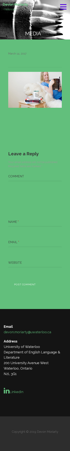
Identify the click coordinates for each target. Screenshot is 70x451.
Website (15, 262)
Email (13, 242)
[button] (64, 7)
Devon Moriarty (15, 4)
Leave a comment (19, 62)
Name (13, 222)
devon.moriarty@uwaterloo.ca (27, 332)
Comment (16, 176)
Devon (12, 57)
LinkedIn (16, 392)
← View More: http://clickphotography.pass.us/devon (19, 134)
